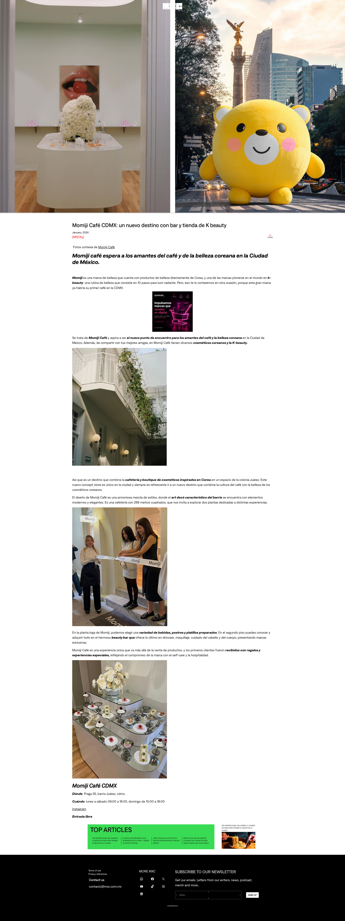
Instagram (79, 809)
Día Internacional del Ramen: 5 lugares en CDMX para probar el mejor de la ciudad (105, 840)
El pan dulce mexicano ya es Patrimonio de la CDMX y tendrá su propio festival (136, 840)
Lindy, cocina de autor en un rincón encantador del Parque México (166, 840)
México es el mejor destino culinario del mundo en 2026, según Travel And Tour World (196, 840)
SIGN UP (252, 895)
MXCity (78, 237)
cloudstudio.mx (172, 906)
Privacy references (97, 874)
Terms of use (94, 870)
